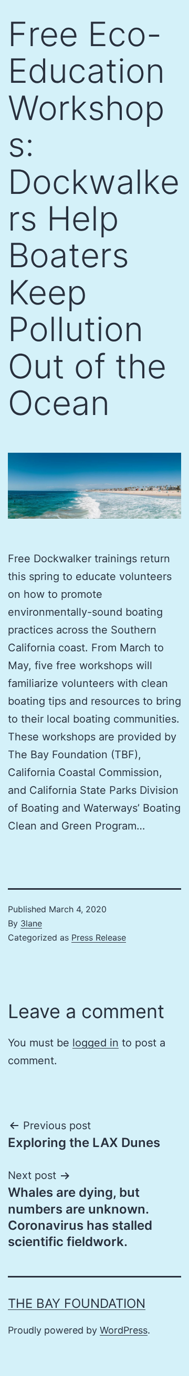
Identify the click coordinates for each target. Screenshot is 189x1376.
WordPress (124, 1330)
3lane (31, 923)
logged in (95, 1042)
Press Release (98, 937)
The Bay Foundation (76, 1303)
